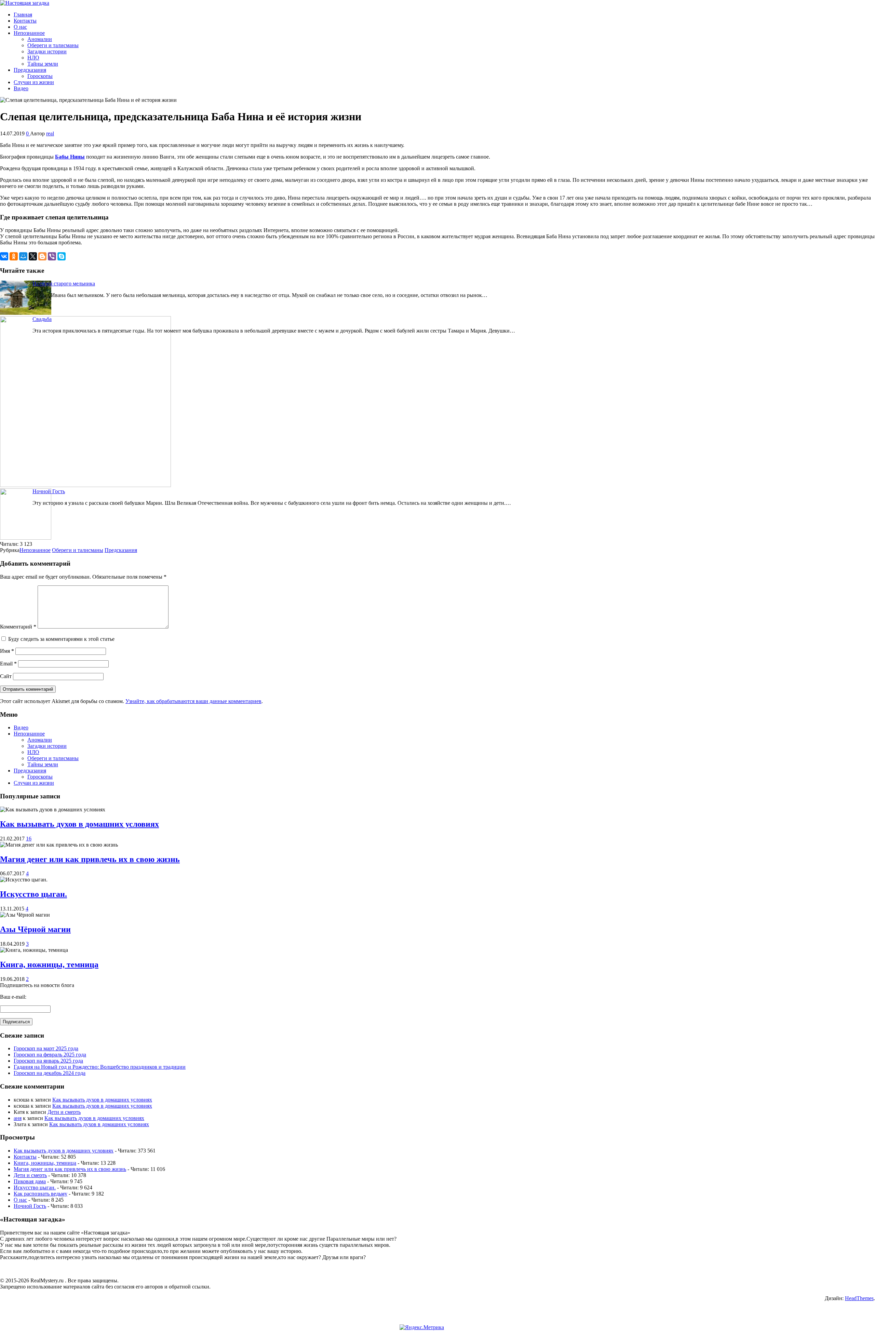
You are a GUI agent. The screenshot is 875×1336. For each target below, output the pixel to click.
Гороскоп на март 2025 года (46, 1048)
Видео (21, 88)
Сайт (6, 676)
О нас (20, 27)
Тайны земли (42, 64)
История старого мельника (63, 283)
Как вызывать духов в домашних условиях (79, 824)
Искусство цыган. (33, 894)
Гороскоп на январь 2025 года (48, 1061)
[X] (33, 256)
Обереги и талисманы (53, 45)
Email (8, 663)
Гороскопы (40, 76)
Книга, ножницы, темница (49, 964)
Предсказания (30, 70)
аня (18, 1118)
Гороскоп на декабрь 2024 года (49, 1073)
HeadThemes (859, 1298)
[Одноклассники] (14, 256)
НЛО (33, 57)
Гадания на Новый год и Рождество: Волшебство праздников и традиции (100, 1067)
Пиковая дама (30, 1181)
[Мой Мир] (23, 256)
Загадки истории (47, 51)
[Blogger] (42, 256)
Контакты (25, 21)
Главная (23, 14)
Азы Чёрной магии (35, 929)
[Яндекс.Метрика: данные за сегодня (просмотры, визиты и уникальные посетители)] (422, 1327)
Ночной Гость (48, 491)
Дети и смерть (64, 1112)
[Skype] (61, 256)
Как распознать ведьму (40, 1194)
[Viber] (52, 256)
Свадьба (42, 319)
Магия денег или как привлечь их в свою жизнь (90, 859)
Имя (7, 651)
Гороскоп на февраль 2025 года (50, 1054)
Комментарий (18, 627)
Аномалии (39, 39)
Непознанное (29, 33)
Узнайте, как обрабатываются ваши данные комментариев (193, 701)
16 (28, 838)
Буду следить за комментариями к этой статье (61, 639)
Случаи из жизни (34, 82)
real (50, 133)
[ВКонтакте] (4, 256)
